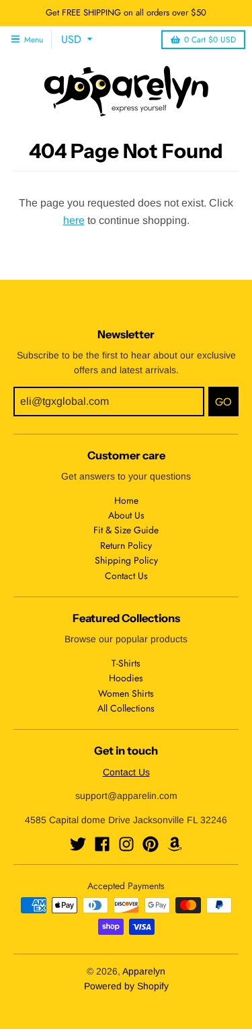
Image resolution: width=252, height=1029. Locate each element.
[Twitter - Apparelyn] (78, 844)
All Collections (126, 708)
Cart (210, 40)
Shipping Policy (126, 560)
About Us (126, 515)
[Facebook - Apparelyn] (102, 844)
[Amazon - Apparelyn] (175, 844)
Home (126, 500)
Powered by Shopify (126, 986)
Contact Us (126, 575)
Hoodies (126, 678)
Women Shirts (126, 693)
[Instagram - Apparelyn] (126, 844)
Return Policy (126, 545)
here (74, 220)
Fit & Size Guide (126, 530)
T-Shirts (126, 663)
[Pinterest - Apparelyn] (150, 844)
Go (223, 402)
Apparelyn (143, 971)
